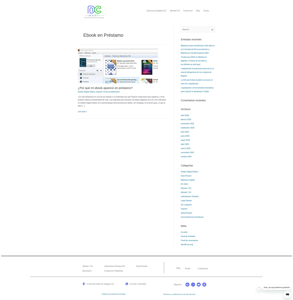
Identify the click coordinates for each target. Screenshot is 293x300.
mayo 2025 (185, 140)
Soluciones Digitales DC (156, 11)
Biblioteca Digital (188, 180)
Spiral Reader (186, 213)
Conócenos (188, 11)
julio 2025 (185, 132)
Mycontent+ (87, 271)
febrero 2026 (186, 119)
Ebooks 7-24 (186, 188)
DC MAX (184, 184)
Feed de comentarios (189, 240)
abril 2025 (185, 144)
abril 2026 (185, 115)
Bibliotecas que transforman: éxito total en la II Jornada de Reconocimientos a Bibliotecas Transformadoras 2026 (198, 49)
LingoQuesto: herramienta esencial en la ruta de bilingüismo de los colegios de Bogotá (197, 72)
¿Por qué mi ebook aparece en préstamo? (105, 88)
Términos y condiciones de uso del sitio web (179, 294)
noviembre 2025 (187, 124)
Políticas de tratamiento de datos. (114, 294)
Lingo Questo (186, 201)
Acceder (184, 232)
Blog (198, 11)
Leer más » (82, 111)
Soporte (99, 92)
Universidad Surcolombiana (192, 217)
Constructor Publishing (113, 271)
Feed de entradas (188, 236)
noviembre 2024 (187, 152)
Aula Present (186, 176)
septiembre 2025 (187, 128)
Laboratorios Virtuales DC (114, 266)
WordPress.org (187, 244)
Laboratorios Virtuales (190, 196)
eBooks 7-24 (186, 192)
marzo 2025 (185, 148)
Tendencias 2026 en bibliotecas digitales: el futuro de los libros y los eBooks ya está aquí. (194, 60)
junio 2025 (185, 136)
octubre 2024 (186, 157)
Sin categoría (186, 205)
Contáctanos (203, 269)
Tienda (206, 11)
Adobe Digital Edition (86, 92)
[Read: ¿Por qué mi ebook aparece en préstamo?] (118, 66)
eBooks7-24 (175, 11)
